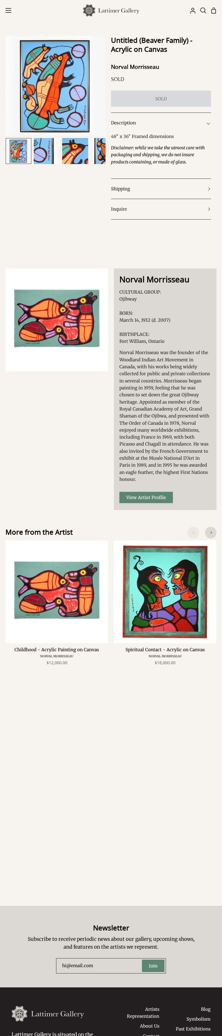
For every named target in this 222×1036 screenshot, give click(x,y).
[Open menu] (6, 10)
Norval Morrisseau (135, 67)
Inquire (119, 209)
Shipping (120, 189)
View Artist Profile (146, 497)
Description (123, 123)
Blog (205, 1009)
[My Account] (190, 10)
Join (153, 966)
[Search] (201, 10)
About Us (149, 1026)
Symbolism (198, 1019)
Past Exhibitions (193, 1029)
